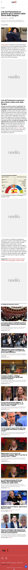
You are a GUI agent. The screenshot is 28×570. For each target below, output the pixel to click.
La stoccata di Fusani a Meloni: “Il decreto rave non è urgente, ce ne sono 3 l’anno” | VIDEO (12, 404)
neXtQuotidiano (4, 18)
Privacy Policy (13, 562)
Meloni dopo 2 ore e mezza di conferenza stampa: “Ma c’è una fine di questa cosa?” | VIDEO (14, 455)
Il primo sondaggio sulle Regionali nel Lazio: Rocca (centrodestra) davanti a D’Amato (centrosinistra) (13, 531)
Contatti (7, 562)
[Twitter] (5, 557)
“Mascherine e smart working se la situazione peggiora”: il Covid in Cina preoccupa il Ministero (13, 351)
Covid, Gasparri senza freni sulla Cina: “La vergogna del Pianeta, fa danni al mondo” (13, 429)
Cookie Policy (20, 562)
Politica (3, 7)
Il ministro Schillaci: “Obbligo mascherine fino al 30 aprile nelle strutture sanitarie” (12, 377)
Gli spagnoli (20, 128)
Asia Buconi (3, 330)
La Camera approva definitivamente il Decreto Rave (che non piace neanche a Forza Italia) (13, 324)
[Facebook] (1, 557)
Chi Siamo (3, 562)
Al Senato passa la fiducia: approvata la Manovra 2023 (14, 507)
